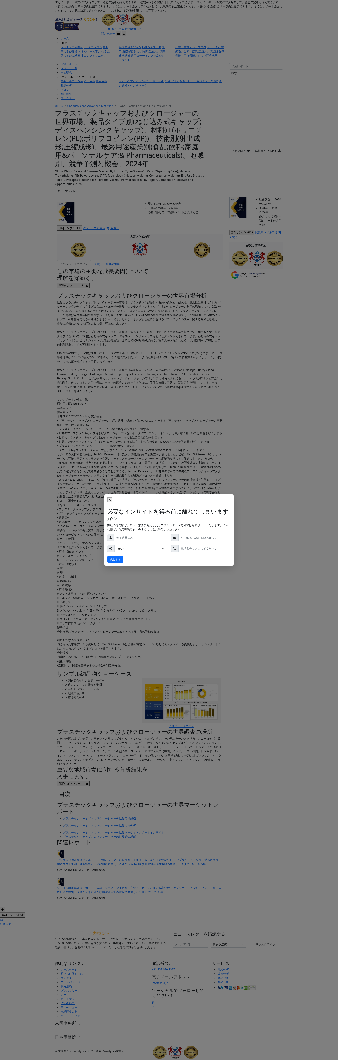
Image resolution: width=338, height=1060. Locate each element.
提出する (115, 559)
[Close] (109, 499)
